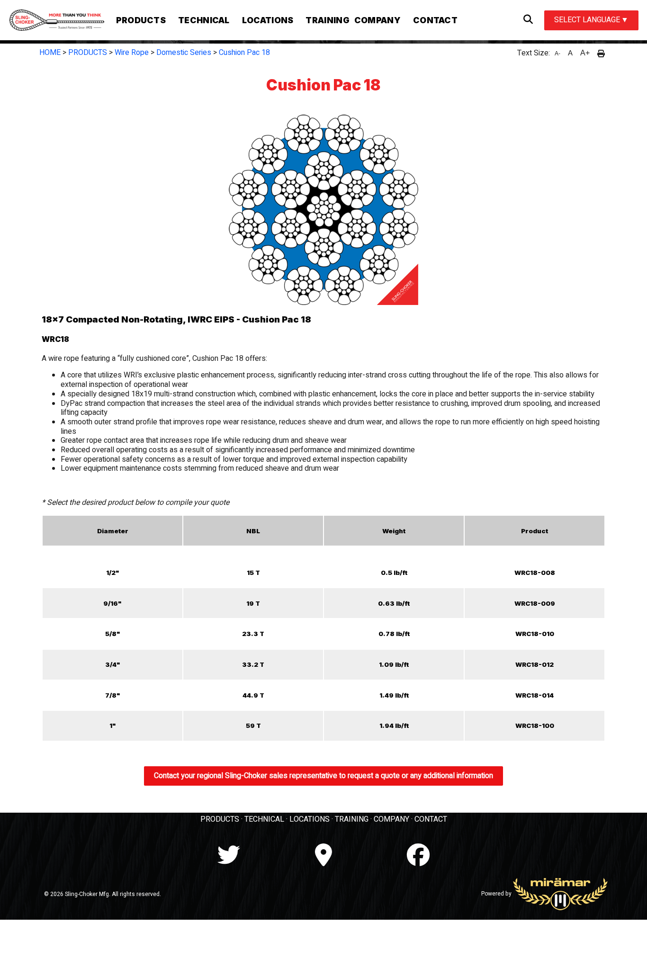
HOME (50, 52)
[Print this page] (601, 53)
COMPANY (391, 819)
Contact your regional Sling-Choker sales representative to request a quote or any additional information (323, 775)
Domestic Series (183, 52)
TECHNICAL (264, 819)
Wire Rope (132, 52)
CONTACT (430, 819)
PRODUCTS (87, 52)
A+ (585, 53)
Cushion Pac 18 (244, 52)
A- (557, 53)
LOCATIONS (309, 819)
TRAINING (351, 819)
